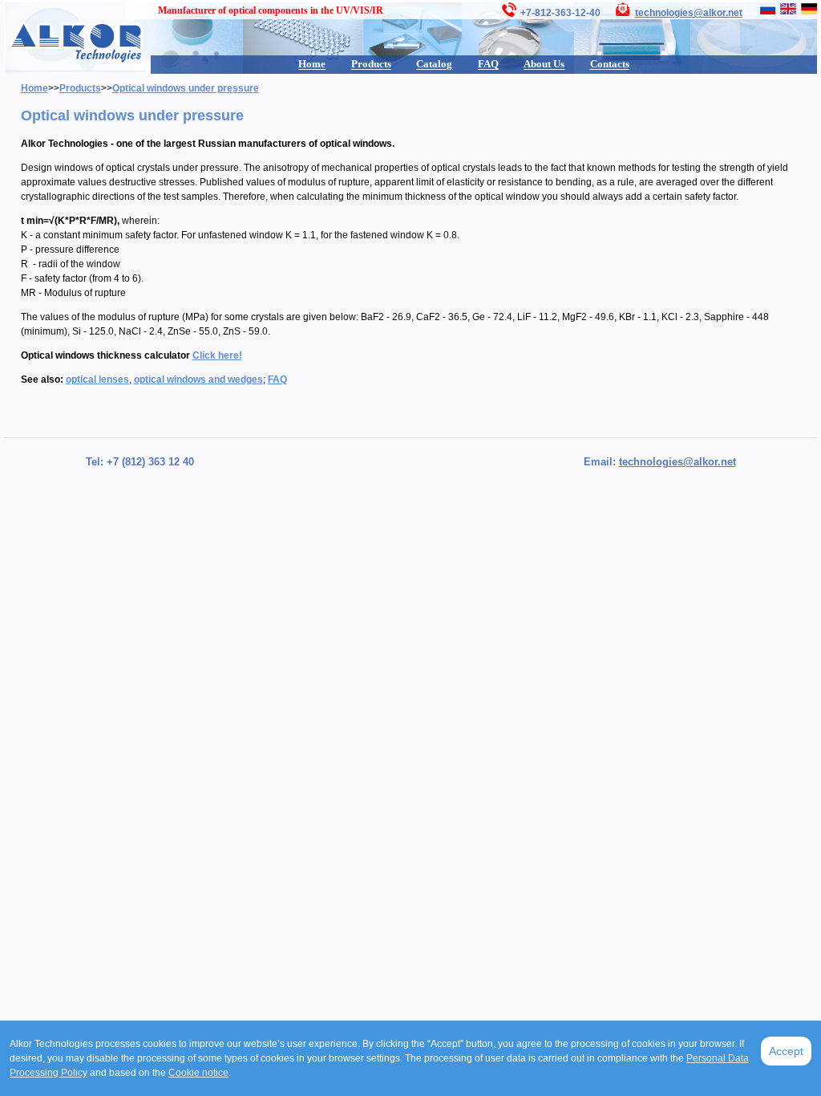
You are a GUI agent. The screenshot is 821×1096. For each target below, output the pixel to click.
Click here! (217, 355)
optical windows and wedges (198, 379)
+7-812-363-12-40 (560, 12)
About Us (544, 64)
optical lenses (97, 379)
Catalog (434, 64)
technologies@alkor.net (688, 12)
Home (312, 64)
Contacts (609, 64)
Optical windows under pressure (185, 88)
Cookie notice (198, 1072)
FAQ (488, 64)
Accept (786, 1051)
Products (371, 64)
